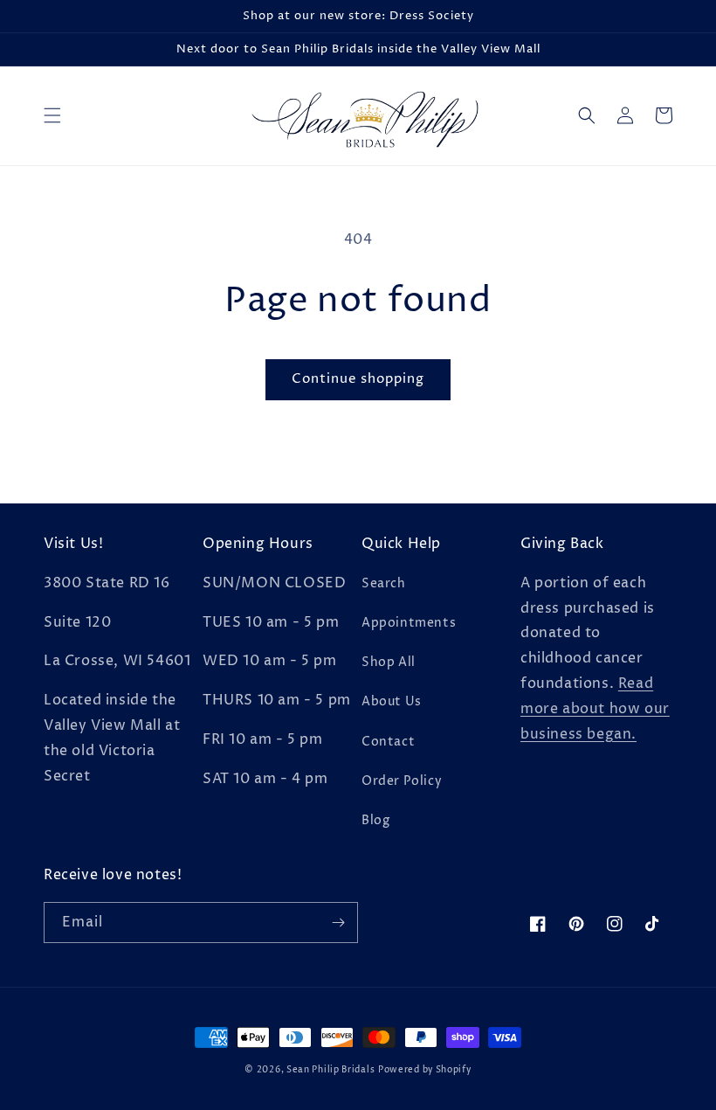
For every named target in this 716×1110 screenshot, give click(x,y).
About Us (391, 701)
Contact (388, 741)
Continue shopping (358, 379)
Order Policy (401, 781)
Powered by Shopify (425, 1070)
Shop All (388, 662)
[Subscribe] (338, 922)
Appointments (408, 622)
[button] (52, 115)
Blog (375, 820)
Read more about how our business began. (595, 709)
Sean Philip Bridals (330, 1070)
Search (383, 583)
